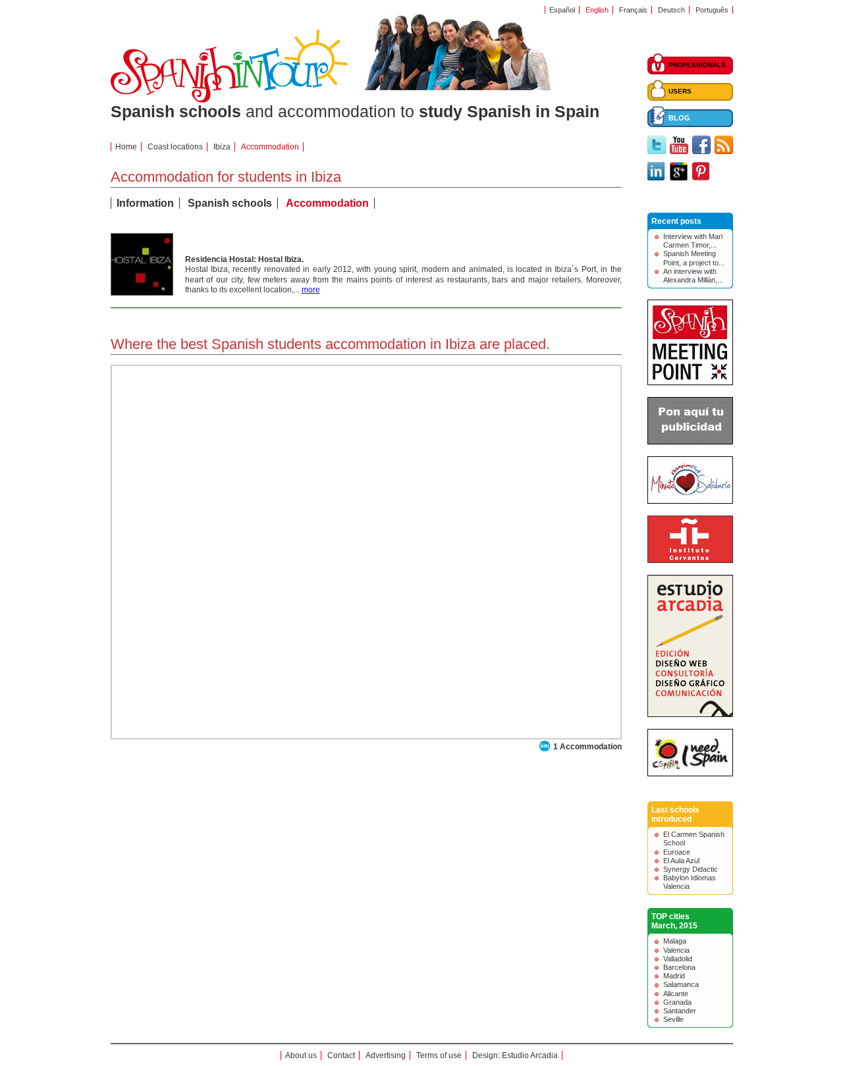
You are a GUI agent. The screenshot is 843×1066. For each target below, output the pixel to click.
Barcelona (679, 967)
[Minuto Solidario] (690, 501)
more (311, 289)
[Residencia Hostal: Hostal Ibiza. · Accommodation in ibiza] (142, 292)
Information (145, 203)
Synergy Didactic (690, 869)
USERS (680, 91)
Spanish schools (230, 203)
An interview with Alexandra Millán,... (693, 275)
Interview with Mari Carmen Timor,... (692, 240)
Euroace (676, 852)
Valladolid (677, 959)
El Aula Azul (681, 861)
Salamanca (681, 984)
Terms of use (439, 1055)
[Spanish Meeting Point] (690, 382)
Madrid (674, 976)
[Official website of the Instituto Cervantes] (690, 560)
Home (126, 146)
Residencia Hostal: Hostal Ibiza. (244, 259)
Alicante (675, 994)
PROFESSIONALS (697, 64)
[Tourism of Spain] (690, 773)
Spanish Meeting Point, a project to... (693, 258)
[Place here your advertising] (690, 441)
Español (562, 10)
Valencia (676, 950)
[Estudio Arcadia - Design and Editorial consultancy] (690, 714)
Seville (673, 1019)
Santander (679, 1011)
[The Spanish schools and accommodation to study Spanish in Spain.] (229, 100)
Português (711, 10)
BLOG (679, 118)
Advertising (386, 1055)
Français (633, 10)
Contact (341, 1055)
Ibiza (222, 146)
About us (301, 1055)
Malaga (674, 941)
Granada (677, 1002)
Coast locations (175, 146)
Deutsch (671, 10)
